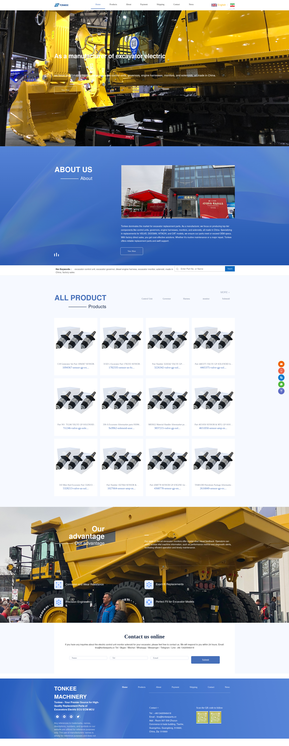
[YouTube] (64, 716)
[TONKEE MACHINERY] (61, 4)
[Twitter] (78, 716)
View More (65, 90)
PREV (129, 137)
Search (230, 269)
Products (113, 4)
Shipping (160, 4)
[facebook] (57, 716)
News (191, 4)
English (221, 4)
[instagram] (71, 716)
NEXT (160, 137)
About (128, 4)
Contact (176, 4)
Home (98, 4)
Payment (144, 4)
